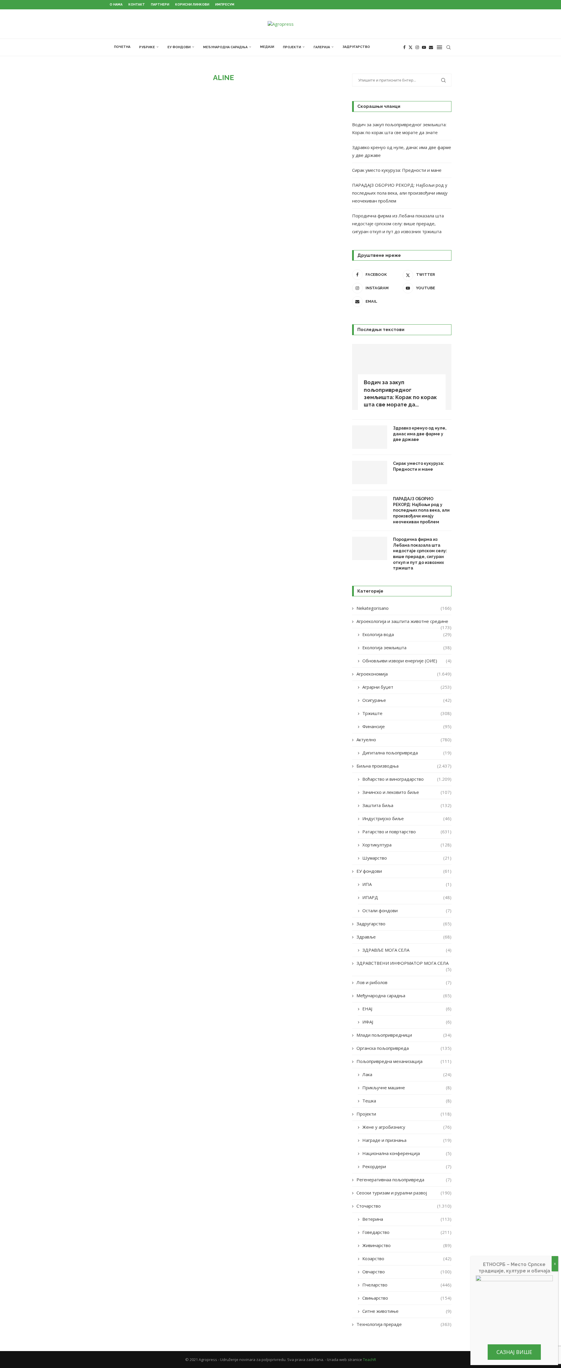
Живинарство (406, 1245)
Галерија (322, 47)
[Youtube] (424, 47)
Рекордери (406, 1166)
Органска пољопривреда (403, 1048)
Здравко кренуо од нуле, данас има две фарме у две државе (419, 434)
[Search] (448, 47)
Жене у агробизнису (406, 1127)
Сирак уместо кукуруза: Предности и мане (396, 170)
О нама (116, 4)
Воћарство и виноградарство (406, 779)
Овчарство (406, 1272)
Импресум (224, 4)
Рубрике (147, 47)
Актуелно (403, 739)
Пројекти (292, 47)
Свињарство (406, 1298)
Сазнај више (514, 1351)
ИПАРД (406, 897)
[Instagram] (417, 47)
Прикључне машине (406, 1087)
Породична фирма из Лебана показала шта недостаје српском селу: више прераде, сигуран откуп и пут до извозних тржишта (398, 223)
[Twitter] (410, 47)
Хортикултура (406, 845)
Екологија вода (406, 634)
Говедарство (406, 1232)
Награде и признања (406, 1140)
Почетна (122, 47)
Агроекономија (403, 674)
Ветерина (406, 1219)
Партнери (160, 4)
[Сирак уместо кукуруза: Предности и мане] (369, 472)
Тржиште (406, 713)
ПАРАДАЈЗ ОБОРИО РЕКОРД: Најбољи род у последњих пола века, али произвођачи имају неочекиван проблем (400, 193)
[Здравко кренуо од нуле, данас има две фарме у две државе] (369, 437)
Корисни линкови (192, 4)
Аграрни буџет (406, 687)
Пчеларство (406, 1285)
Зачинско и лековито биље (406, 792)
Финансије (406, 726)
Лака (406, 1074)
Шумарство (406, 858)
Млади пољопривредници (403, 1035)
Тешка (406, 1101)
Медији (267, 47)
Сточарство (403, 1206)
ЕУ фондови (179, 47)
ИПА (406, 884)
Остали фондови (406, 910)
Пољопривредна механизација (403, 1061)
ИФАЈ (406, 1022)
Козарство (406, 1258)
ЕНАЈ (406, 1009)
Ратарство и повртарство (406, 831)
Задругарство (356, 47)
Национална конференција (406, 1153)
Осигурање (406, 700)
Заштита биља (406, 805)
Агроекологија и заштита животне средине (403, 621)
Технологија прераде (403, 1324)
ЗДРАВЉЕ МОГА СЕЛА (406, 950)
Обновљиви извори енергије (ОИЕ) (406, 661)
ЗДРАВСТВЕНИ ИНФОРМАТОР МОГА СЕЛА (403, 963)
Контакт (136, 4)
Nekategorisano (403, 608)
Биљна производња (403, 766)
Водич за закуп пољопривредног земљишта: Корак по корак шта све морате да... (400, 393)
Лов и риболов (403, 982)
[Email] (431, 47)
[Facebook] (404, 47)
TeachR (369, 1359)
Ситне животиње (406, 1311)
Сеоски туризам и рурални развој (403, 1193)
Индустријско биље (406, 818)
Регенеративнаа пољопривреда (403, 1179)
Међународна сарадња (225, 47)
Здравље (403, 937)
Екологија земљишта (406, 647)
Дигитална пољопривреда (406, 753)
